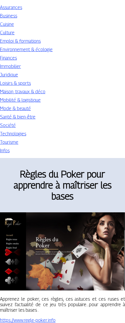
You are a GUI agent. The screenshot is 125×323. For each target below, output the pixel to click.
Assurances (11, 7)
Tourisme (9, 142)
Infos (5, 150)
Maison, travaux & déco (22, 91)
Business (8, 16)
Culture (7, 32)
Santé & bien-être (17, 117)
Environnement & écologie (26, 49)
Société (8, 125)
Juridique (9, 75)
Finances (8, 58)
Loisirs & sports (15, 83)
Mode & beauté (15, 108)
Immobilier (10, 66)
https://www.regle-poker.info (28, 320)
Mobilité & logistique (20, 100)
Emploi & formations (20, 41)
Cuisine (7, 24)
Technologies (13, 134)
